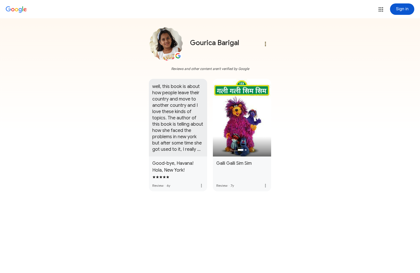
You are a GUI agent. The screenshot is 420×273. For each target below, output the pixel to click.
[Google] (16, 9)
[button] (381, 9)
